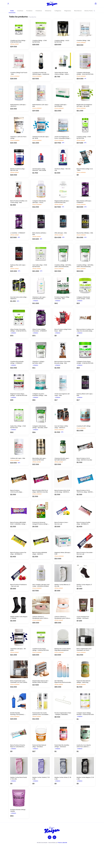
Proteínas (29, 10)
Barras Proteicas (90, 10)
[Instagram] (49, 837)
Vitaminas (39, 10)
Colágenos (57, 10)
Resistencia (77, 10)
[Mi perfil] (8, 3)
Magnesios (67, 10)
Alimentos (48, 10)
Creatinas (20, 10)
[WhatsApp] (54, 837)
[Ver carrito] (96, 3)
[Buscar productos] (94, 11)
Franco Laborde (62, 842)
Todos (12, 10)
